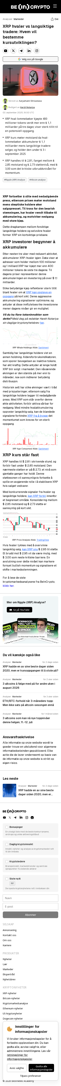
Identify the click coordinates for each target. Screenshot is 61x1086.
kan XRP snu (30, 549)
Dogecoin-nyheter (13, 1018)
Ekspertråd (9, 974)
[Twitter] (13, 51)
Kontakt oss (9, 935)
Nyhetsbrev (9, 979)
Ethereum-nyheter (13, 1008)
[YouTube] (5, 51)
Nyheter (7, 959)
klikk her (8, 586)
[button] (30, 830)
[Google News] (32, 817)
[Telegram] (21, 51)
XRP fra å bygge (37, 416)
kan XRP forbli (37, 496)
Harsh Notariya (27, 107)
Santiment (43, 347)
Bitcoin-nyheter (11, 998)
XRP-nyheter (9, 993)
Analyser (7, 19)
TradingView (43, 540)
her (42, 323)
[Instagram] (37, 51)
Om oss (7, 940)
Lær (5, 964)
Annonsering (9, 930)
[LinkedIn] (29, 51)
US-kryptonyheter (12, 1013)
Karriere (7, 945)
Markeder (19, 19)
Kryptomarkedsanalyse (15, 1003)
